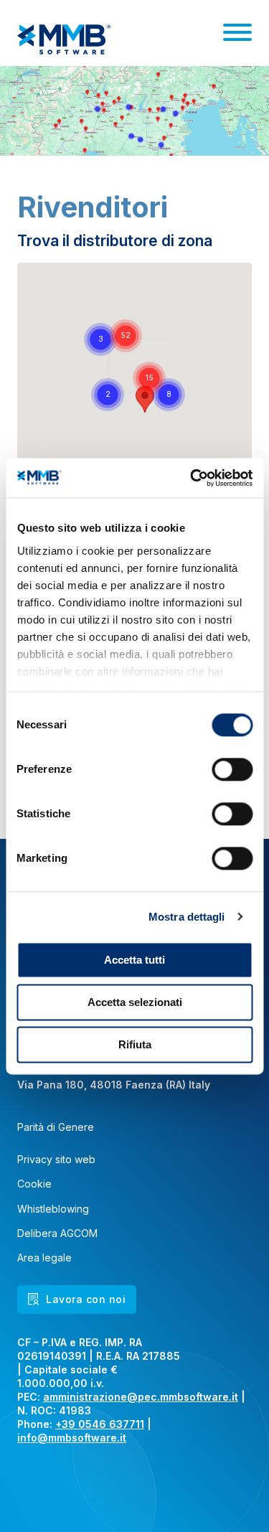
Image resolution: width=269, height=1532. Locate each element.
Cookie (34, 1184)
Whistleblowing (53, 1209)
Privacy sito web (56, 1159)
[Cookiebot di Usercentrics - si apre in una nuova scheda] (192, 478)
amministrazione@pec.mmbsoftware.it (140, 1397)
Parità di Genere (55, 1127)
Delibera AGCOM (57, 1233)
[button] (149, 378)
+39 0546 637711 (99, 1424)
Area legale (44, 1258)
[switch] (232, 769)
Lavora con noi (86, 1299)
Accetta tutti (134, 960)
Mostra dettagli (186, 917)
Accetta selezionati (135, 1002)
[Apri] (237, 32)
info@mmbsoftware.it (71, 1438)
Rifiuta (134, 1044)
